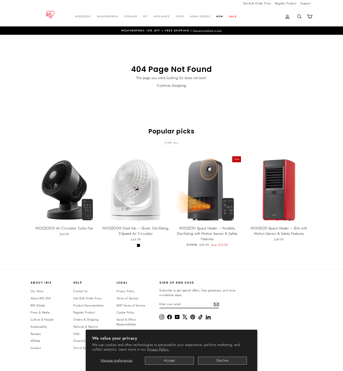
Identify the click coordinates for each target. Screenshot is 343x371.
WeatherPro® (107, 16)
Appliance (162, 16)
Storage (130, 16)
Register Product (285, 3)
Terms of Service (127, 298)
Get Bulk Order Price (257, 3)
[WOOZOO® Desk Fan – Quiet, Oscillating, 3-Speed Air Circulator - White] (133, 245)
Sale (233, 16)
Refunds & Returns (85, 327)
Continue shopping (171, 85)
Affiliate (35, 341)
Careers (36, 348)
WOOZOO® (83, 16)
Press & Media (40, 312)
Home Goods (200, 16)
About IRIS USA (41, 298)
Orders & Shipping (85, 319)
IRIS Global (38, 305)
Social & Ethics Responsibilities (126, 322)
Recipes (36, 334)
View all (171, 143)
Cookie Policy (125, 312)
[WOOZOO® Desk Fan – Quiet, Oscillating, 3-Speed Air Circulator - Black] (138, 245)
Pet (145, 16)
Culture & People (42, 319)
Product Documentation (88, 305)
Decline (222, 360)
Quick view (64, 219)
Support (305, 3)
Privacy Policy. (158, 349)
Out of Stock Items (85, 348)
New (219, 16)
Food (180, 16)
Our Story (37, 291)
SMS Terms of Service (131, 305)
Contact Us (80, 291)
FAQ (76, 334)
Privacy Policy (125, 291)
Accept (169, 360)
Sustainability (39, 327)
